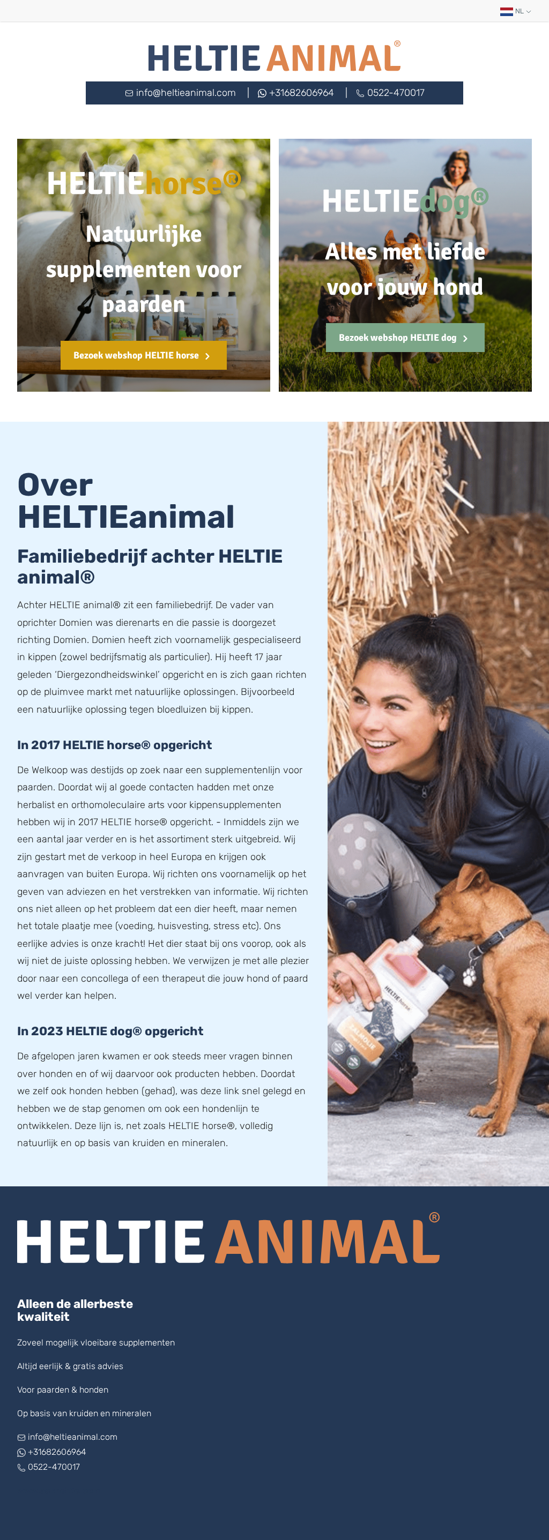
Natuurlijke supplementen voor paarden (143, 269)
